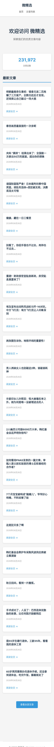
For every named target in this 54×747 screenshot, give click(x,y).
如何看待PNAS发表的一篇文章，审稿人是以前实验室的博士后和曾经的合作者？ (26, 464)
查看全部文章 (27, 704)
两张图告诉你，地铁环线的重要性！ (26, 340)
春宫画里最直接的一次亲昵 (21, 126)
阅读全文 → (12, 111)
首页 (21, 11)
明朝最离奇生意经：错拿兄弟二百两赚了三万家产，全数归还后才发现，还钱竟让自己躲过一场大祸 (26, 95)
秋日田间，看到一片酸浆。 (21, 583)
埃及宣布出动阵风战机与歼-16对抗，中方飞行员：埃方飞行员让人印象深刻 (27, 310)
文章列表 (30, 11)
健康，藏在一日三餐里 (18, 218)
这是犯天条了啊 (15, 525)
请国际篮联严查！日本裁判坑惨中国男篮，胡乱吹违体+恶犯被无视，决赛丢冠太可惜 (27, 187)
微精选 (27, 5)
